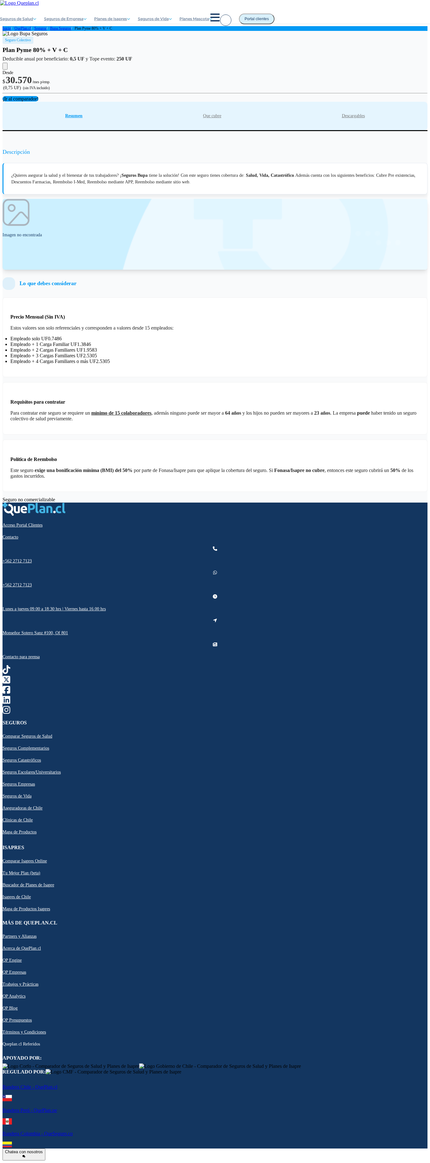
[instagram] (6, 711)
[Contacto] (225, 20)
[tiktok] (6, 671)
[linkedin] (6, 701)
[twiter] (6, 681)
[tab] (74, 116)
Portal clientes (257, 19)
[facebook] (6, 691)
